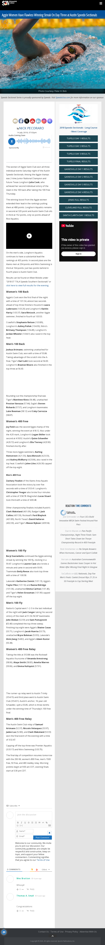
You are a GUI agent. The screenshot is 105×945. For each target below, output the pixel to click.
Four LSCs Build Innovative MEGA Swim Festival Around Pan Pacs (78, 520)
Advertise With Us (88, 931)
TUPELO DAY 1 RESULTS (78, 138)
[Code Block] (43, 822)
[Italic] (21, 822)
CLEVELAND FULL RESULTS (78, 207)
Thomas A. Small (25, 895)
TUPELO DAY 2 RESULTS (78, 146)
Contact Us (43, 931)
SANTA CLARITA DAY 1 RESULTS (78, 215)
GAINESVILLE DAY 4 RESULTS (78, 192)
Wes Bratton (23, 878)
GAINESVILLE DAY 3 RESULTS (78, 184)
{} (18, 825)
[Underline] (25, 822)
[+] (21, 825)
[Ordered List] (32, 822)
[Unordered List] (36, 822)
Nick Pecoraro (31, 128)
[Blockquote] (39, 822)
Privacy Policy (71, 931)
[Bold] (18, 822)
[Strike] (28, 822)
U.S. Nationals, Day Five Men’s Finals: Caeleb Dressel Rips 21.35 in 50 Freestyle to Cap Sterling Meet (78, 577)
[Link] (46, 822)
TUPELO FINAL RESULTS (78, 161)
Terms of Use (43, 860)
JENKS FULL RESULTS (78, 200)
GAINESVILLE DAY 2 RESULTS (78, 176)
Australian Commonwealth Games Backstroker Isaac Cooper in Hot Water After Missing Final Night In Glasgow (78, 563)
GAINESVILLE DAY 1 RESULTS (78, 169)
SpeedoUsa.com (63, 97)
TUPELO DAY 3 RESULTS (78, 153)
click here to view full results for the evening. (27, 285)
